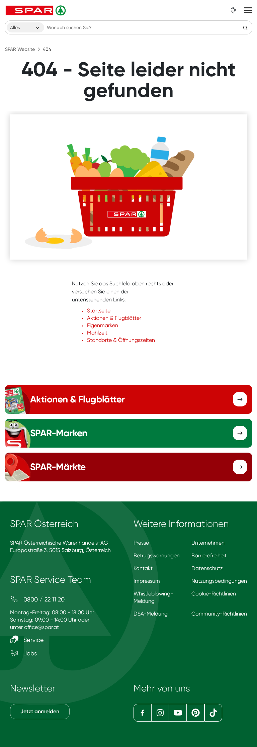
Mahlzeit (97, 333)
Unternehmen (208, 543)
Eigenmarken (102, 325)
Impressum (147, 581)
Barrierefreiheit (209, 555)
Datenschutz (207, 568)
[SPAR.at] (36, 10)
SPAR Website (20, 49)
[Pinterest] (195, 713)
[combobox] (25, 27)
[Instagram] (160, 713)
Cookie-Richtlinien (213, 593)
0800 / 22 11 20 (43, 599)
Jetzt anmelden (39, 711)
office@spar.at (41, 627)
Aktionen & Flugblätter (114, 318)
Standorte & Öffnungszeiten (121, 340)
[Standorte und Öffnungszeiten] (233, 10)
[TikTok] (213, 713)
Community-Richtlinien (219, 614)
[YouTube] (178, 713)
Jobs (29, 653)
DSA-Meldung (151, 614)
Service (33, 639)
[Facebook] (142, 713)
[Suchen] (245, 27)
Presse (141, 543)
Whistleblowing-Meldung (153, 597)
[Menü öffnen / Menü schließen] (248, 10)
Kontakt (143, 568)
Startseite (98, 310)
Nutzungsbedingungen (219, 581)
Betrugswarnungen (157, 555)
